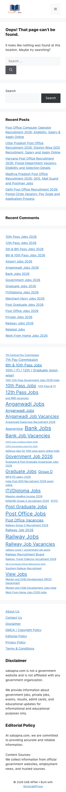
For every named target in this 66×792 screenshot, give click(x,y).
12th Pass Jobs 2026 (21, 243)
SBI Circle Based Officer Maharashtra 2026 (25, 564)
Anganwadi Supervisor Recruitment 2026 (30, 421)
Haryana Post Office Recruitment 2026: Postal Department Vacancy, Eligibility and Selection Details (31, 163)
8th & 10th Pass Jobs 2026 (25, 255)
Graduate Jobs (21, 471)
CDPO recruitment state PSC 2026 (22, 446)
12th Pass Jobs (22, 392)
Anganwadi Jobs (25, 404)
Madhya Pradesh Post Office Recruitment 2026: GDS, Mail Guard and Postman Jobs (32, 178)
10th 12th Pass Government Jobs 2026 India (32, 380)
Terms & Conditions (20, 648)
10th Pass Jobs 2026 (21, 237)
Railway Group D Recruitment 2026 (27, 525)
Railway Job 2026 (20, 530)
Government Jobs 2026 (23, 280)
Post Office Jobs (26, 514)
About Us (12, 611)
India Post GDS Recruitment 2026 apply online (30, 483)
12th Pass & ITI (47, 386)
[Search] (11, 70)
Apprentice (14, 429)
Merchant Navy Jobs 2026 (25, 298)
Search (11, 91)
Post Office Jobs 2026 (22, 311)
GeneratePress (33, 786)
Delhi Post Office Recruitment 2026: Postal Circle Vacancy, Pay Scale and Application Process (33, 194)
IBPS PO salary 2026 (18, 476)
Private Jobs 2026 (19, 317)
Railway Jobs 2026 (20, 323)
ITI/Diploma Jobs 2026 (22, 292)
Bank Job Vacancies (28, 435)
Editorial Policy (16, 636)
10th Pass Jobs (21, 385)
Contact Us (14, 617)
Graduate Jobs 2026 (21, 286)
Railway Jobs (22, 536)
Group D (45, 471)
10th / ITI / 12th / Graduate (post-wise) (32, 372)
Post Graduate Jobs (26, 506)
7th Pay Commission (22, 360)
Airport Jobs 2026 (19, 261)
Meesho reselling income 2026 (24, 496)
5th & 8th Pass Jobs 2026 (25, 249)
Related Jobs (15, 329)
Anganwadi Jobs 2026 (22, 267)
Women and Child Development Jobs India (31, 587)
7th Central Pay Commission (22, 355)
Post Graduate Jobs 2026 (25, 305)
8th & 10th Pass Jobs (24, 365)
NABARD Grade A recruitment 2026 (27, 500)
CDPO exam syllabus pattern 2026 (22, 442)
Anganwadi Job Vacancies (32, 416)
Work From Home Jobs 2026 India (26, 592)
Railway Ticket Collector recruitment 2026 (31, 559)
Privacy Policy (16, 642)
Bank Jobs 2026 (18, 274)
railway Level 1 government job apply (28, 549)
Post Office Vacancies (24, 520)
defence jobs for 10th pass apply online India (32, 450)
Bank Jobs (38, 428)
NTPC (54, 500)
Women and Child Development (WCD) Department (29, 581)
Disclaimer (13, 624)
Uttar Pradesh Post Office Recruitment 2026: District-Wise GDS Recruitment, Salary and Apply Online (33, 147)
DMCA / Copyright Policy (23, 630)
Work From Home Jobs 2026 (27, 335)
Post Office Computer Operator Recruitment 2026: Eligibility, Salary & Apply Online (33, 132)
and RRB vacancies (17, 398)
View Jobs (16, 574)
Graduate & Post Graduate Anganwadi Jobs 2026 (32, 463)
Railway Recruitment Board (25, 554)
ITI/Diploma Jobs (23, 490)
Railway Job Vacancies (30, 544)
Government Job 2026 (29, 456)
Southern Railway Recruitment (24, 568)
